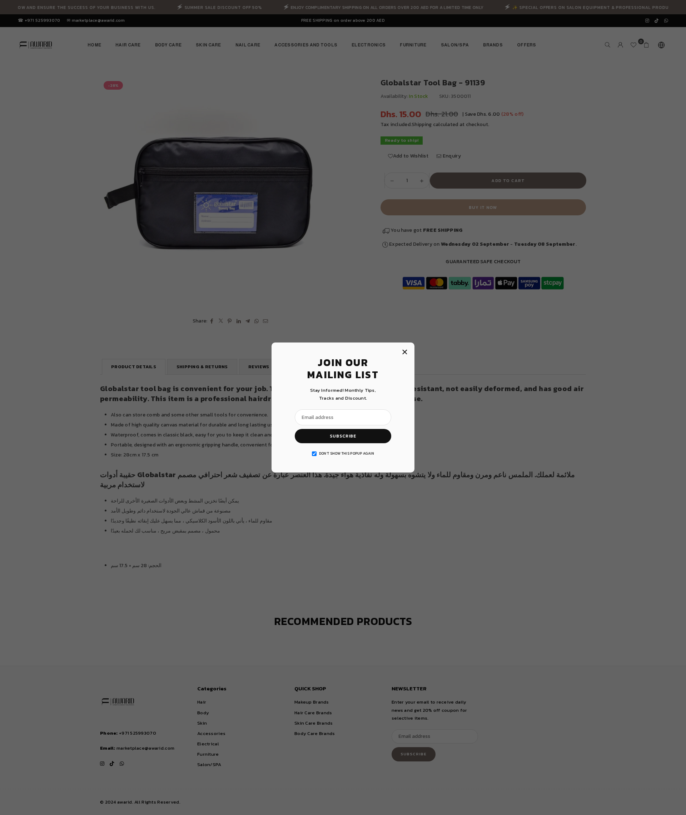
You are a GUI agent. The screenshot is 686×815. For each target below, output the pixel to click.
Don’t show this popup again (346, 453)
